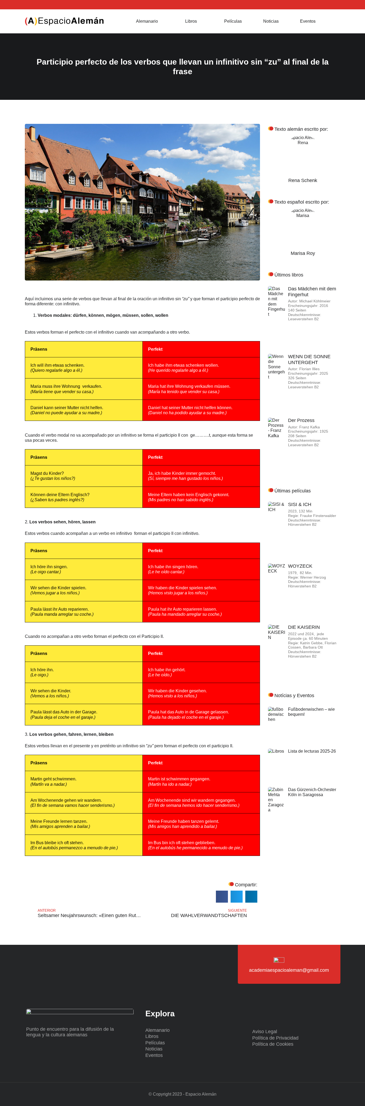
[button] (333, 21)
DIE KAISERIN (304, 627)
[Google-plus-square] (50, 5)
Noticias (271, 21)
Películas (233, 21)
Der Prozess (301, 420)
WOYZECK (300, 566)
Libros (191, 21)
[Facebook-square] (36, 5)
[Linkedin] (43, 5)
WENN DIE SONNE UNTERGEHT (309, 359)
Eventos (308, 21)
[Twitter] (30, 5)
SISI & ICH (299, 504)
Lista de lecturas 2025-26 (312, 751)
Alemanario (147, 21)
